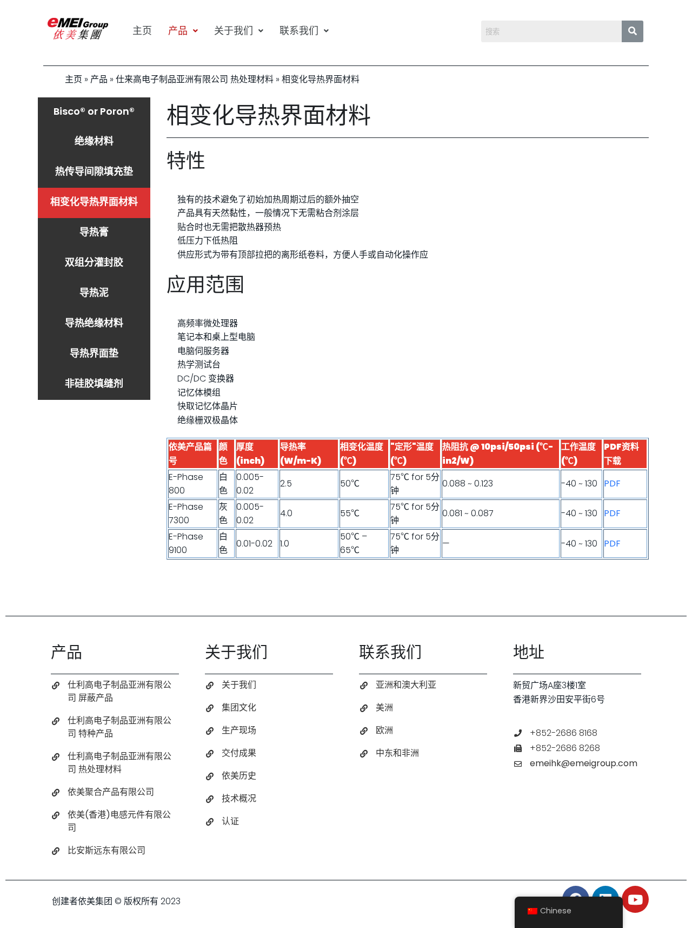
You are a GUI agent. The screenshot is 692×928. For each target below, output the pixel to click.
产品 (178, 30)
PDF (612, 483)
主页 (142, 30)
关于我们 (233, 30)
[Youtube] (635, 899)
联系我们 (299, 30)
